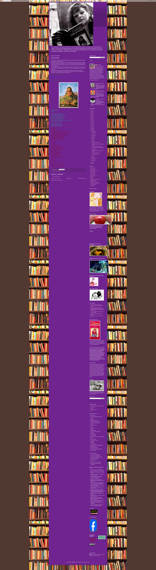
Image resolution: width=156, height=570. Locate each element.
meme (91, 178)
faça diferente (92, 174)
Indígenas (92, 176)
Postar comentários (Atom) (58, 180)
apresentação (92, 171)
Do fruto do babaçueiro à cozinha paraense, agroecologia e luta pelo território (96, 305)
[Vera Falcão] (93, 531)
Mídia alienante (93, 180)
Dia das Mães (93, 149)
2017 (92, 118)
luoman (80, 562)
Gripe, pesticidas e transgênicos (96, 146)
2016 (92, 120)
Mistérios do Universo (94, 181)
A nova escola (92, 168)
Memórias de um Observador (95, 179)
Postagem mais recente (55, 178)
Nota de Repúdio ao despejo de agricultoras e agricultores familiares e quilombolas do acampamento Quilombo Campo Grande (97, 309)
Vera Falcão (99, 64)
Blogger (88, 562)
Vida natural (92, 185)
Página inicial (69, 178)
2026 (92, 110)
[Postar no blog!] (60, 169)
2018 (92, 117)
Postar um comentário (56, 176)
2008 (92, 162)
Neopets (91, 408)
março (93, 157)
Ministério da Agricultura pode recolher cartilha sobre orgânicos (100, 91)
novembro (93, 132)
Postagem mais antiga (82, 178)
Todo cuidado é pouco (95, 154)
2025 (92, 111)
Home (91, 60)
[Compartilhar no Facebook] (62, 169)
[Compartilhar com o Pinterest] (64, 169)
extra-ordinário (92, 173)
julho (92, 138)
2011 (92, 127)
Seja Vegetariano (93, 409)
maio (92, 141)
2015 (92, 121)
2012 (92, 125)
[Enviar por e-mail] (59, 169)
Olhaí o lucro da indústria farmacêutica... (98, 147)
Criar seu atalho (92, 532)
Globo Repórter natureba (95, 142)
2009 (92, 130)
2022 (92, 115)
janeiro (93, 160)
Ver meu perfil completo (93, 80)
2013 (92, 124)
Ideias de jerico (93, 175)
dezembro (93, 131)
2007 (92, 163)
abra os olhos (92, 169)
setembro (93, 135)
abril (92, 156)
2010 (92, 128)
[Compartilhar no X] (61, 169)
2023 (92, 114)
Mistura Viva (92, 407)
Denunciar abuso (93, 188)
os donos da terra (93, 184)
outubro (93, 134)
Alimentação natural (93, 170)
